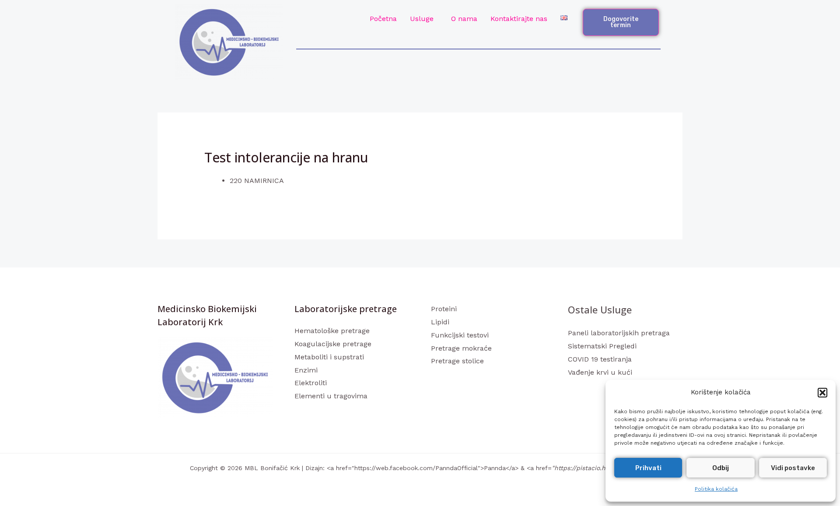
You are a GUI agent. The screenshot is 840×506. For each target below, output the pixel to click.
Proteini (444, 309)
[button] (822, 392)
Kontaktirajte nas (518, 18)
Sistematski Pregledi (602, 346)
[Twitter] (586, 389)
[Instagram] (597, 389)
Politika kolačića (716, 489)
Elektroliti (310, 383)
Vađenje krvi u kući (600, 372)
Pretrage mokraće (461, 348)
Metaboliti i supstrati (329, 357)
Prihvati (648, 468)
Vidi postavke (793, 468)
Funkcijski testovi (460, 335)
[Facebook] (574, 389)
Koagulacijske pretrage (332, 344)
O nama (464, 18)
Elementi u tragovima (331, 396)
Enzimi (306, 370)
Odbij (720, 468)
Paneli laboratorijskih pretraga (619, 333)
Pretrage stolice (457, 361)
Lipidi (440, 322)
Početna (383, 18)
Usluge (422, 18)
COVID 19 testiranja (600, 359)
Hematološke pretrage (332, 331)
